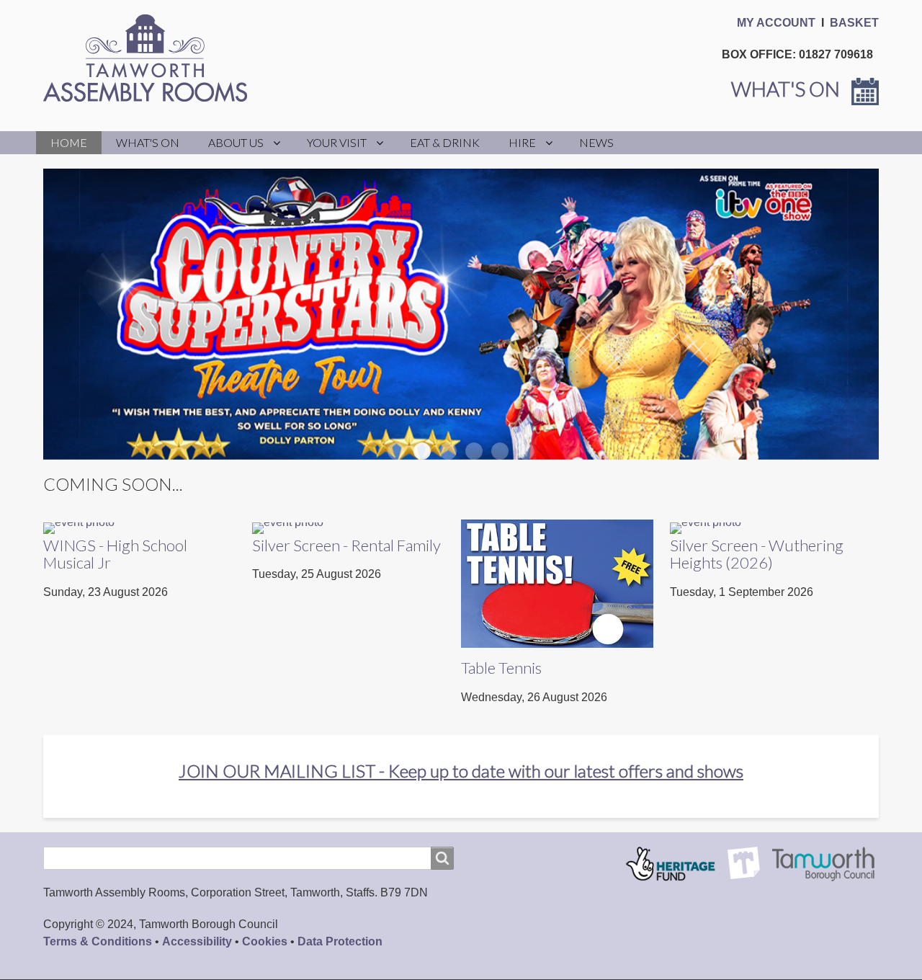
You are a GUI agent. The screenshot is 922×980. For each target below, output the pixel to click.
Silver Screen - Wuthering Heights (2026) (756, 554)
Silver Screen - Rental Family (346, 545)
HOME (68, 142)
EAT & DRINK (445, 142)
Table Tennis (501, 667)
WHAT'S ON (147, 142)
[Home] (151, 58)
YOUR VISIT (337, 142)
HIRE (522, 142)
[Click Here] (79, 528)
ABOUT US (236, 142)
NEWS (596, 142)
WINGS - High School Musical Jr (115, 554)
